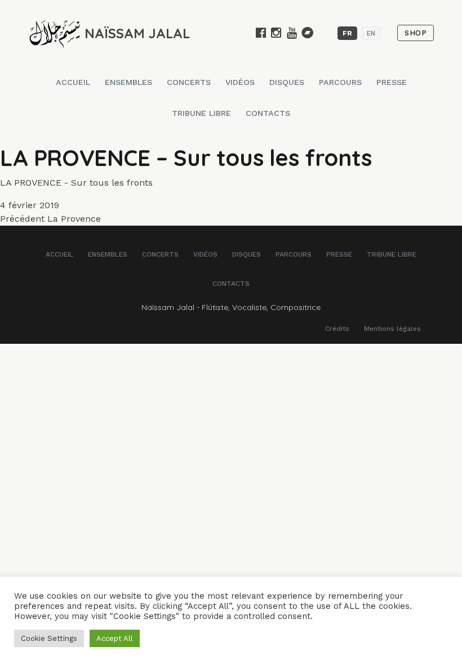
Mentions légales (392, 329)
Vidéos (240, 82)
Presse (391, 82)
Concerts (189, 82)
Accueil (73, 82)
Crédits (337, 329)
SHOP (416, 33)
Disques (286, 82)
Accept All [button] (114, 638)
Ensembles (128, 82)
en (371, 33)
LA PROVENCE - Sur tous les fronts (76, 182)
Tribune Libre (201, 113)
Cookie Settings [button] (49, 638)
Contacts (268, 113)
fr (347, 33)
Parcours (340, 82)
